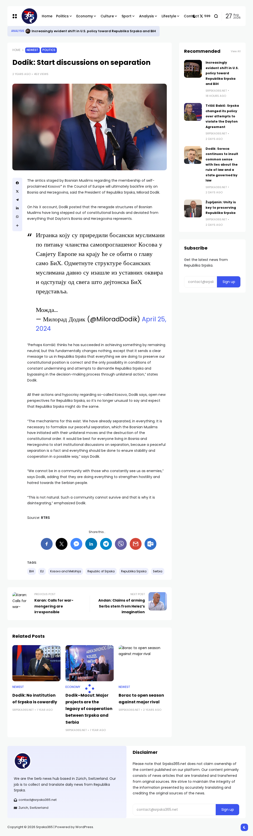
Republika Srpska (134, 571)
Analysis (17, 31)
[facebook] (17, 182)
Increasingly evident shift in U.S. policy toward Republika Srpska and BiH (94, 31)
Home (16, 50)
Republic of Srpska (101, 571)
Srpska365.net (23, 710)
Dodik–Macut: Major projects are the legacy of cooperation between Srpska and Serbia (88, 708)
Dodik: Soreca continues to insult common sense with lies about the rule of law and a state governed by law (222, 164)
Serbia (157, 571)
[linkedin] (17, 208)
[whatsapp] (17, 216)
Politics (48, 50)
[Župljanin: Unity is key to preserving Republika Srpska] (193, 208)
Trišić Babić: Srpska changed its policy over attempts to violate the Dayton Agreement (222, 116)
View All (236, 51)
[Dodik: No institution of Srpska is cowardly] (36, 663)
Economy (72, 687)
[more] (17, 226)
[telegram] (17, 199)
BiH (31, 571)
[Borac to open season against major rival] (143, 663)
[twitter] (17, 191)
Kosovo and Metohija (65, 571)
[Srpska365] (27, 16)
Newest (32, 50)
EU (42, 571)
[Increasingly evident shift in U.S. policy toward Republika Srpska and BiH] (27, 31)
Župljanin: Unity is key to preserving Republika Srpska (221, 207)
